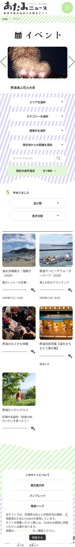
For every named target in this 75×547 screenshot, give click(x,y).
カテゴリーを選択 (37, 116)
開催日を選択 (37, 130)
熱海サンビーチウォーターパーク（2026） (55, 273)
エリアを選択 (37, 102)
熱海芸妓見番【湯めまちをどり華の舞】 (55, 346)
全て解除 (47, 170)
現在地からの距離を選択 (37, 145)
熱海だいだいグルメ (15, 410)
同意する (37, 537)
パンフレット (37, 495)
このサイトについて (37, 475)
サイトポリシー (23, 530)
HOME (5, 18)
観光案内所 (37, 485)
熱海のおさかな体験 (15, 344)
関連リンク (37, 506)
